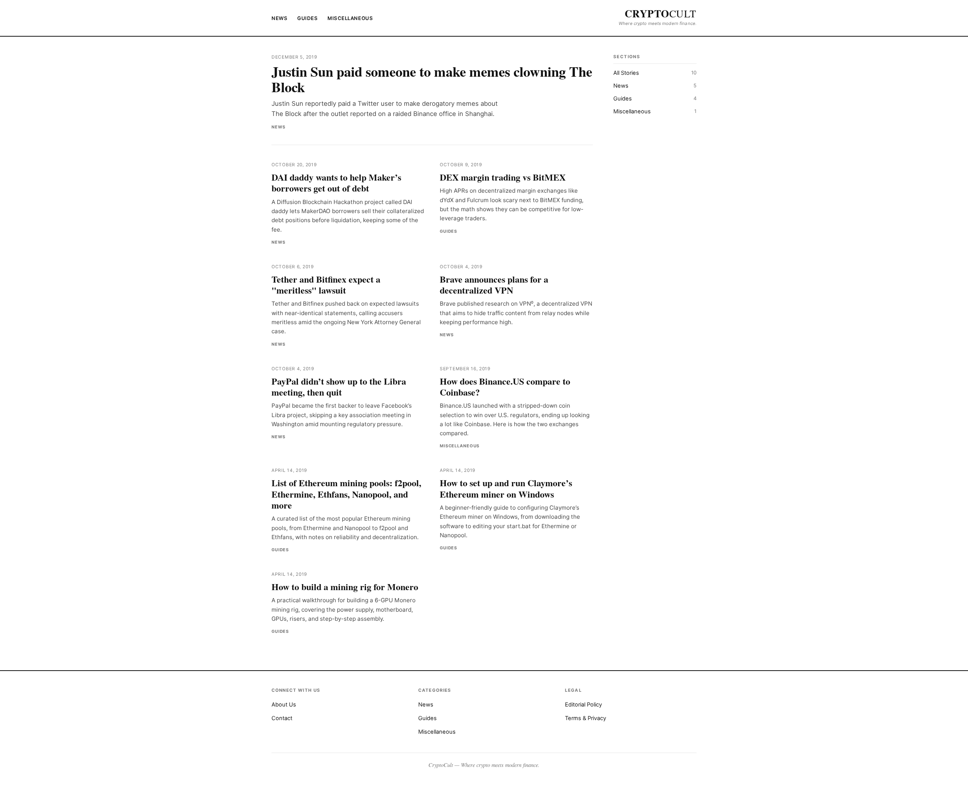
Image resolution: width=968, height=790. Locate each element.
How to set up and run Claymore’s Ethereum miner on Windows (506, 488)
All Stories (655, 73)
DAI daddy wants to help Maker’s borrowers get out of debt (336, 182)
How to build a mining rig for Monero (344, 586)
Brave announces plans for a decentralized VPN (494, 284)
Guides (307, 18)
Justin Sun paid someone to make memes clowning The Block (431, 79)
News (279, 18)
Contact (281, 718)
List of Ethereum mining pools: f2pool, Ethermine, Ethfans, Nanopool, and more (346, 494)
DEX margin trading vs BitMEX (503, 177)
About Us (283, 704)
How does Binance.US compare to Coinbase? (505, 386)
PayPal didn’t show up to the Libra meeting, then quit (338, 386)
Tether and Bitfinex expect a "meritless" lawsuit (325, 284)
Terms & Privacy (585, 718)
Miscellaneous (350, 18)
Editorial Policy (583, 704)
